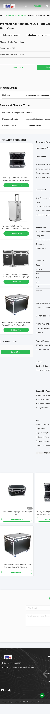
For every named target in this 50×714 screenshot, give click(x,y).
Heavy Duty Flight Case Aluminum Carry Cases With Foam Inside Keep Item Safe (15, 180)
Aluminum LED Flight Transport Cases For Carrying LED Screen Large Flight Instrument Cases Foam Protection (16, 276)
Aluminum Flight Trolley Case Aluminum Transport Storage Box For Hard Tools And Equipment (15, 228)
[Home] (9, 6)
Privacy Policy (7, 702)
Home (24, 6)
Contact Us (16, 68)
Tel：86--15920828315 (12, 663)
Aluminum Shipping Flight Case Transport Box (17, 513)
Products (37, 6)
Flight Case (22, 15)
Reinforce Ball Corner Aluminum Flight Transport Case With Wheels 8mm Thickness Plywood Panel (16, 324)
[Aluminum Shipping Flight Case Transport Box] (16, 491)
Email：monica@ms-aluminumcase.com (18, 667)
